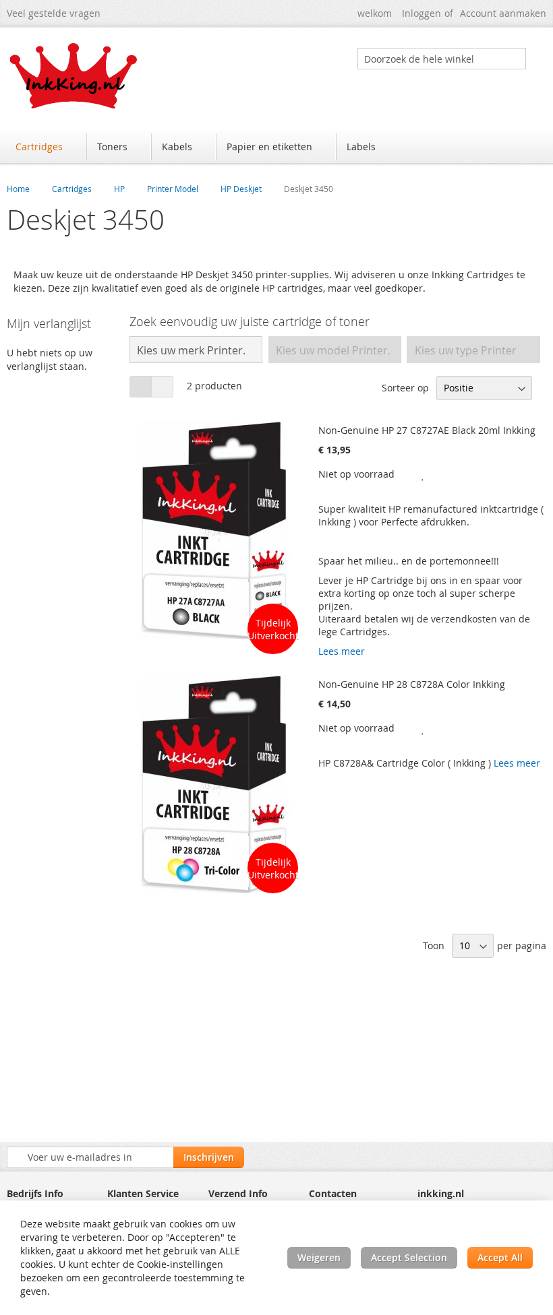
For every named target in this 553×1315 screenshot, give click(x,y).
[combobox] (441, 58)
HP (119, 188)
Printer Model (172, 188)
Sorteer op (405, 387)
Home (18, 188)
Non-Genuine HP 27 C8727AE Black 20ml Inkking (426, 430)
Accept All (500, 1257)
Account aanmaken (503, 13)
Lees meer (341, 651)
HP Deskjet (241, 188)
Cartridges (72, 188)
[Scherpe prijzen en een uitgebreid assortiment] (74, 75)
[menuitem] (45, 146)
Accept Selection (409, 1257)
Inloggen (421, 13)
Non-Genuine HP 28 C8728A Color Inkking (411, 684)
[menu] (276, 148)
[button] (423, 474)
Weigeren (319, 1257)
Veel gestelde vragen (53, 13)
